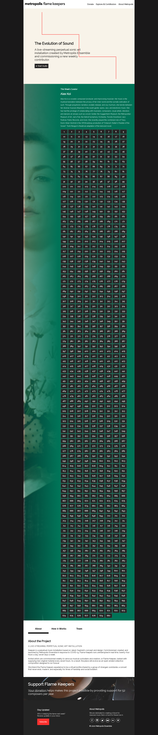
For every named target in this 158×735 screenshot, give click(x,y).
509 (94, 411)
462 (79, 386)
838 (64, 596)
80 (116, 171)
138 (79, 206)
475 (108, 391)
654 (101, 491)
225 (123, 251)
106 (108, 186)
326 (71, 311)
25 (109, 142)
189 (123, 231)
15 (101, 137)
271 (64, 281)
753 (101, 546)
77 (94, 171)
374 (93, 336)
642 (79, 486)
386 (116, 341)
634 (86, 481)
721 (64, 531)
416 (71, 361)
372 (79, 336)
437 (93, 371)
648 (123, 486)
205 (108, 241)
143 (116, 206)
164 (71, 221)
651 (79, 491)
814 (86, 581)
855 (123, 601)
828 (123, 586)
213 (101, 246)
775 (64, 561)
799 (108, 571)
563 (93, 441)
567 (123, 441)
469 (64, 391)
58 (86, 161)
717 (101, 526)
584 (116, 451)
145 (64, 211)
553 (86, 436)
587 (71, 456)
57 (79, 161)
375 (101, 336)
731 (71, 536)
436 (86, 371)
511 (108, 411)
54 (123, 156)
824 (94, 586)
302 (93, 296)
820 (64, 586)
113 (94, 191)
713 (71, 526)
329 (93, 311)
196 (108, 236)
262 (64, 276)
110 (71, 191)
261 (123, 271)
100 (64, 186)
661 (86, 496)
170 (116, 221)
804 (79, 576)
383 (93, 341)
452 (71, 381)
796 (86, 571)
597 (79, 461)
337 (86, 316)
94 (86, 181)
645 (101, 486)
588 (79, 456)
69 (101, 166)
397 (64, 351)
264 (79, 276)
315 (123, 301)
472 (86, 391)
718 (108, 526)
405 (123, 351)
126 (123, 196)
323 (116, 306)
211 (86, 246)
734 (93, 536)
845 (116, 596)
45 (123, 152)
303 (101, 296)
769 (86, 556)
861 (101, 606)
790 (108, 566)
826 (108, 586)
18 (123, 137)
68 (94, 166)
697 (86, 516)
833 (93, 591)
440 (116, 371)
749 (71, 546)
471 (79, 391)
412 (108, 356)
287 (116, 286)
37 (64, 152)
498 (79, 406)
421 (108, 361)
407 (71, 356)
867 (79, 611)
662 (94, 496)
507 (79, 411)
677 (71, 506)
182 (71, 231)
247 (86, 266)
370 (64, 336)
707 (93, 521)
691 (108, 511)
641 (71, 486)
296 (116, 291)
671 (93, 501)
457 (108, 381)
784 (64, 566)
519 (101, 416)
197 (116, 236)
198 (123, 236)
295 (108, 291)
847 (64, 601)
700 (108, 516)
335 (71, 316)
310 (86, 301)
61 (109, 161)
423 (123, 361)
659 (71, 496)
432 (123, 366)
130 (86, 201)
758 (71, 551)
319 (86, 306)
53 (116, 156)
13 (86, 137)
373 (86, 336)
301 (86, 296)
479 (71, 396)
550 (64, 436)
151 (108, 211)
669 (79, 501)
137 (71, 206)
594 (123, 456)
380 (71, 341)
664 (108, 496)
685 (64, 511)
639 (123, 481)
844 (108, 596)
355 (86, 326)
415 (64, 361)
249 (101, 266)
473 (93, 391)
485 (116, 396)
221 (93, 251)
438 (101, 371)
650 (71, 491)
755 (116, 546)
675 (123, 501)
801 (123, 571)
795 (79, 571)
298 (64, 296)
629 (116, 476)
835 (108, 591)
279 (123, 281)
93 (79, 181)
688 (86, 511)
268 (108, 276)
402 (101, 351)
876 (79, 616)
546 (101, 431)
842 (94, 596)
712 (64, 526)
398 (71, 351)
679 (86, 506)
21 (79, 142)
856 (64, 606)
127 (64, 201)
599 (94, 461)
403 (108, 351)
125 (116, 196)
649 (64, 491)
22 (86, 142)
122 (93, 196)
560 (71, 441)
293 (93, 291)
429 (101, 366)
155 (71, 216)
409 (86, 356)
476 (116, 391)
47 (72, 156)
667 (64, 501)
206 (116, 241)
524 (71, 421)
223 (108, 251)
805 (86, 576)
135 (123, 201)
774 (123, 556)
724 (86, 531)
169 (108, 221)
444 (79, 376)
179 (116, 226)
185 (93, 231)
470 (71, 391)
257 (93, 271)
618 (101, 471)
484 (108, 396)
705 (79, 521)
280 (64, 286)
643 (86, 486)
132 (101, 201)
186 (101, 231)
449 (116, 376)
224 (116, 251)
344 (71, 321)
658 (64, 496)
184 (86, 231)
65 (72, 166)
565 (108, 441)
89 (116, 176)
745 (108, 541)
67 (86, 166)
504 (123, 406)
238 (86, 261)
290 (71, 291)
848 (71, 601)
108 (123, 186)
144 (123, 206)
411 (101, 356)
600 (101, 461)
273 (79, 281)
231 (101, 256)
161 (116, 216)
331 (108, 311)
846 (123, 596)
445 (86, 376)
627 (101, 476)
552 (79, 436)
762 (101, 551)
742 (86, 541)
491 (93, 401)
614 (71, 471)
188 (116, 231)
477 (123, 391)
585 (123, 451)
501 (101, 406)
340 (108, 316)
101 (71, 186)
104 (93, 186)
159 (101, 216)
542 (71, 431)
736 (108, 536)
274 (86, 281)
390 (79, 346)
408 (79, 356)
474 (101, 391)
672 (101, 501)
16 (109, 137)
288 (123, 286)
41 (94, 152)
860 (94, 606)
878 (94, 616)
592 (108, 456)
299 (71, 296)
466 (108, 386)
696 (79, 516)
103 (86, 186)
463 (86, 386)
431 (116, 366)
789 (101, 566)
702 (123, 516)
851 (93, 601)
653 (93, 491)
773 (116, 556)
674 (116, 501)
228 (79, 256)
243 (123, 261)
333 (123, 311)
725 (93, 531)
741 (79, 541)
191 (71, 236)
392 (93, 346)
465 (101, 386)
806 (94, 576)
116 (116, 191)
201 (79, 241)
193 (86, 236)
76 (86, 171)
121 (86, 196)
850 (86, 601)
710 (116, 521)
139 (86, 206)
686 (71, 511)
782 (116, 561)
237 (79, 261)
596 (71, 461)
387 (123, 341)
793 (64, 571)
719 (116, 526)
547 (108, 431)
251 (116, 266)
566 (116, 441)
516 (79, 416)
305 (116, 296)
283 (86, 286)
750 (79, 546)
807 (101, 576)
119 (71, 196)
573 (101, 446)
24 (101, 142)
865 (64, 611)
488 (71, 401)
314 (116, 301)
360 (123, 326)
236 (71, 261)
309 (79, 301)
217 (64, 251)
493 (108, 401)
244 (64, 266)
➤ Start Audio (41, 66)
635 (93, 481)
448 (108, 376)
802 (64, 576)
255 (79, 271)
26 (116, 142)
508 (86, 411)
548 (116, 431)
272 (71, 281)
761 (93, 551)
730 (64, 536)
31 (86, 147)
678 (79, 506)
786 (79, 566)
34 (109, 147)
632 (71, 481)
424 (64, 366)
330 (101, 311)
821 (71, 586)
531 (123, 421)
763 (108, 551)
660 (79, 496)
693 (123, 511)
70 (109, 166)
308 (71, 301)
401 (93, 351)
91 (64, 181)
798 (101, 571)
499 (86, 406)
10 (64, 137)
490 (86, 401)
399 (79, 351)
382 (86, 341)
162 (123, 216)
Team (79, 628)
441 (123, 371)
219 (79, 251)
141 (101, 206)
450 (123, 376)
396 (123, 346)
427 (86, 366)
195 (101, 236)
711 (123, 521)
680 (94, 506)
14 (94, 137)
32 (94, 147)
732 (79, 536)
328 (86, 311)
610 (108, 466)
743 (93, 541)
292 (86, 291)
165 (79, 221)
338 (93, 316)
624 (79, 476)
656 (116, 491)
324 (123, 306)
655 (108, 491)
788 (94, 566)
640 (64, 486)
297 (123, 291)
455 (93, 381)
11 (71, 137)
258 (101, 271)
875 (71, 616)
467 (116, 386)
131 (94, 201)
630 (123, 476)
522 (123, 416)
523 (64, 421)
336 (79, 316)
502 (108, 406)
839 (71, 596)
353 (71, 326)
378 (123, 336)
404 (116, 351)
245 (71, 266)
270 (123, 276)
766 (64, 556)
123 (101, 196)
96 (101, 181)
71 (116, 166)
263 (71, 276)
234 (123, 256)
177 (101, 226)
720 (123, 526)
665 (116, 496)
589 (86, 456)
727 (108, 531)
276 (101, 281)
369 (123, 331)
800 (116, 571)
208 (64, 246)
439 (108, 371)
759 (79, 551)
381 (79, 341)
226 (64, 256)
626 (94, 476)
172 (64, 226)
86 (94, 176)
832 (86, 591)
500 (94, 406)
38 (72, 152)
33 (101, 147)
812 (71, 581)
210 (79, 246)
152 (116, 211)
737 (116, 536)
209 (71, 246)
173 (71, 226)
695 (71, 516)
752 (93, 546)
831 (79, 591)
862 (108, 606)
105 (101, 186)
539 (116, 426)
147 (79, 211)
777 (79, 561)
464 (94, 386)
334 (64, 316)
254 (71, 271)
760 (86, 551)
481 (86, 396)
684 (123, 506)
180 (123, 226)
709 (108, 521)
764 (116, 551)
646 (108, 486)
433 (64, 371)
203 (93, 241)
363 (79, 331)
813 (79, 581)
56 (72, 161)
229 (86, 256)
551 (71, 436)
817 (108, 581)
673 (108, 501)
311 (94, 301)
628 (108, 476)
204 (101, 241)
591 (101, 456)
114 (101, 191)
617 (93, 471)
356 (93, 326)
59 (94, 161)
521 (116, 416)
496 (64, 406)
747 (123, 541)
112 (86, 191)
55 (64, 161)
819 (123, 581)
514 (64, 416)
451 (64, 381)
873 (123, 611)
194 (93, 236)
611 (116, 466)
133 (108, 201)
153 (123, 211)
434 (71, 371)
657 (123, 491)
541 (64, 431)
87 (101, 176)
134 (116, 201)
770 (93, 556)
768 (79, 556)
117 (123, 191)
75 (79, 171)
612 (123, 466)
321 (101, 306)
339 (101, 316)
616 (86, 471)
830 (71, 591)
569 (71, 446)
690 (101, 511)
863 (116, 606)
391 (86, 346)
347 (93, 321)
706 (86, 521)
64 (64, 166)
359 (116, 326)
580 (86, 451)
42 (101, 152)
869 (94, 611)
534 (79, 426)
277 (108, 281)
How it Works (58, 628)
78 (101, 171)
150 (101, 211)
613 (64, 471)
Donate (90, 4)
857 (71, 606)
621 (123, 471)
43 (109, 152)
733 (86, 536)
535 (86, 426)
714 (79, 526)
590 (94, 456)
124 (108, 196)
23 (94, 142)
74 (72, 171)
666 (123, 496)
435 (79, 371)
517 (86, 416)
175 (86, 226)
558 (123, 436)
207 (123, 241)
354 (79, 326)
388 (64, 346)
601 (108, 461)
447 (101, 376)
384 (101, 341)
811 (64, 581)
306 (123, 296)
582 (101, 451)
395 (116, 346)
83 (72, 176)
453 (79, 381)
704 (71, 521)
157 (86, 216)
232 (108, 256)
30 (79, 147)
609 (101, 466)
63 (123, 161)
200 (71, 241)
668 (71, 501)
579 (79, 451)
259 (108, 271)
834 (101, 591)
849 (79, 601)
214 (108, 246)
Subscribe (43, 722)
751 (86, 546)
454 (86, 381)
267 (101, 276)
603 (123, 461)
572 (93, 446)
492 (101, 401)
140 (93, 206)
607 (86, 466)
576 (123, 446)
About (38, 628)
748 (64, 546)
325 (64, 311)
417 (79, 361)
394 (108, 346)
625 (86, 476)
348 (101, 321)
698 (94, 516)
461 (71, 386)
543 (79, 431)
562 (86, 441)
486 (123, 396)
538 (108, 426)
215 (116, 246)
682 (108, 506)
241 (108, 261)
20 (72, 142)
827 (116, 586)
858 (79, 606)
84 (79, 176)
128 (71, 201)
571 (86, 446)
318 (79, 306)
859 (86, 606)
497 (71, 406)
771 (101, 556)
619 (108, 471)
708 (101, 521)
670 (86, 501)
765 (123, 551)
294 (101, 291)
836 (116, 591)
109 (64, 191)
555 (101, 436)
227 (71, 256)
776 (71, 561)
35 (116, 147)
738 (123, 536)
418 (86, 361)
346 (86, 321)
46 (64, 156)
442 (64, 376)
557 (116, 436)
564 (101, 441)
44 (116, 152)
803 (71, 576)
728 (116, 531)
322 (108, 306)
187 (108, 231)
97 (109, 181)
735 (101, 536)
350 (116, 321)
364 (86, 331)
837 (123, 591)
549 (123, 431)
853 (108, 601)
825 (101, 586)
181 (64, 231)
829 (64, 591)
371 (71, 336)
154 (64, 216)
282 (79, 286)
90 (123, 176)
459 (123, 381)
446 (94, 376)
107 (116, 186)
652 (86, 491)
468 (123, 386)
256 (86, 271)
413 (116, 356)
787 (86, 566)
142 (108, 206)
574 (108, 446)
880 (108, 616)
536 (93, 426)
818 (116, 581)
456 (101, 381)
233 (116, 256)
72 (123, 166)
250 (108, 266)
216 (123, 246)
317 (71, 306)
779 (93, 561)
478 (64, 396)
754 (108, 546)
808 (108, 576)
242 (116, 261)
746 (116, 541)
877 (86, 616)
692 (116, 511)
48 (79, 156)
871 (108, 611)
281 (71, 286)
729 (123, 531)
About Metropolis (125, 4)
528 (101, 421)
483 (101, 396)
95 (94, 181)
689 (94, 511)
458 (116, 381)
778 (86, 561)
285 (101, 286)
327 (79, 311)
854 (116, 601)
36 (123, 147)
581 (93, 451)
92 (72, 181)
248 (94, 266)
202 (86, 241)
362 (71, 331)
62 (116, 161)
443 (71, 376)
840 (79, 596)
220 (86, 251)
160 (108, 216)
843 (101, 596)
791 (116, 566)
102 (79, 186)
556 (108, 436)
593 (116, 456)
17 (116, 137)
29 (72, 147)
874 (64, 616)
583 (108, 451)
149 (93, 211)
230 (93, 256)
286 (108, 286)
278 (116, 281)
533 (71, 426)
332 (116, 311)
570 (79, 446)
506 (71, 411)
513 (123, 411)
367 (108, 331)
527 (93, 421)
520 (108, 416)
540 (123, 426)
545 (93, 431)
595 (64, 461)
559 (64, 441)
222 (101, 251)
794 (71, 571)
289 (64, 291)
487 (64, 401)
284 (94, 286)
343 (64, 321)
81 (123, 171)
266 (94, 276)
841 (86, 596)
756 (123, 546)
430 (108, 366)
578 (71, 451)
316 (64, 306)
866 (71, 611)
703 (64, 521)
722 (71, 531)
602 (116, 461)
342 (123, 316)
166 (86, 221)
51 (101, 156)
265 (86, 276)
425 (71, 366)
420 (101, 361)
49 (86, 156)
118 (64, 196)
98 (116, 181)
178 (108, 226)
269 (116, 276)
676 (64, 506)
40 (86, 152)
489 (79, 401)
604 (64, 466)
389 (71, 346)
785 (71, 566)
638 (116, 481)
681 (101, 506)
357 (101, 326)
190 (64, 236)
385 (108, 341)
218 (71, 251)
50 (94, 156)
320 (93, 306)
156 (79, 216)
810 (123, 576)
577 (64, 451)
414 (123, 356)
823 (86, 586)
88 (108, 176)
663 (101, 496)
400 (86, 351)
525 (79, 421)
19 (64, 142)
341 (116, 316)
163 (64, 221)
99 (123, 181)
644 (94, 486)
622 (64, 476)
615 (79, 471)
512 (116, 411)
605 (71, 466)
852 (101, 601)
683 (116, 506)
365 (93, 331)
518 (93, 416)
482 (94, 396)
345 (79, 321)
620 (116, 471)
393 (101, 346)
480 (79, 396)
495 (123, 401)
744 (101, 541)
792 (123, 566)
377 (116, 336)
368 (116, 331)
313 (108, 301)
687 (79, 511)
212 (93, 246)
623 (71, 476)
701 (116, 516)
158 (93, 216)
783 (123, 561)
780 (101, 561)
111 (79, 191)
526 (86, 421)
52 (109, 156)
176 (93, 226)
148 (86, 211)
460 (64, 386)
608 (94, 466)
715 (86, 526)
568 (64, 446)
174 (79, 226)
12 (79, 137)
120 (79, 196)
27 (123, 142)
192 (79, 236)
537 (101, 426)
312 (101, 301)
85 (86, 176)
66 (79, 166)
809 (116, 576)
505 (64, 411)
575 (116, 446)
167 (93, 221)
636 (101, 481)
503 (116, 406)
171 (123, 221)
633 (79, 481)
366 (101, 331)
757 (64, 551)
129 (79, 201)
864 (123, 606)
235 (64, 261)
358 (108, 326)
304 (108, 296)
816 (101, 581)
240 (101, 261)
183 (79, 231)
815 (93, 581)
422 (116, 361)
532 (64, 426)
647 (116, 486)
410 (93, 356)
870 (101, 611)
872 (116, 611)
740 (71, 541)
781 (108, 561)
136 (64, 206)
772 (108, 556)
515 (71, 416)
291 (79, 291)
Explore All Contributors (106, 4)
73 (64, 171)
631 (64, 481)
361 (64, 331)
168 (101, 221)
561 (79, 441)
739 (64, 541)
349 (108, 321)
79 (109, 171)
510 (101, 411)
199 (64, 241)
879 (101, 616)
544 (86, 431)
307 (64, 301)
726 (101, 531)
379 (64, 341)
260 (116, 271)
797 (93, 571)
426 (79, 366)
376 (108, 336)
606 (79, 466)
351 (123, 321)
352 (64, 326)
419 (93, 361)
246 (79, 266)
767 (71, 556)
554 (93, 436)
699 (101, 516)
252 (123, 266)
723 (79, 531)
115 (108, 191)
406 (64, 356)
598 (86, 461)
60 (101, 161)
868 (86, 611)
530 (116, 421)
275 (93, 281)
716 (93, 526)
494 (116, 401)
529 (108, 421)
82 (64, 176)
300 (79, 296)
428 (94, 366)
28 (64, 147)
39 (79, 152)
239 (93, 261)
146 (71, 211)
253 (64, 271)
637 (108, 481)
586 (64, 456)
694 (64, 516)
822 (79, 586)
